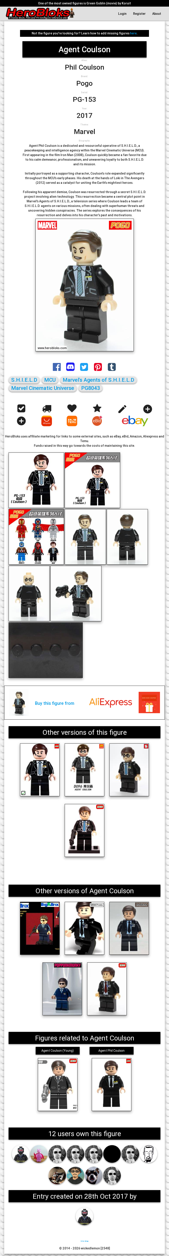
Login (122, 14)
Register (139, 14)
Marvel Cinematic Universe (42, 388)
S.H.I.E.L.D (24, 380)
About (156, 14)
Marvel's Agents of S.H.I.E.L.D (98, 380)
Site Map (84, 1241)
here (133, 33)
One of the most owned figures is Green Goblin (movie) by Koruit (84, 3)
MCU (50, 380)
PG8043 (90, 388)
